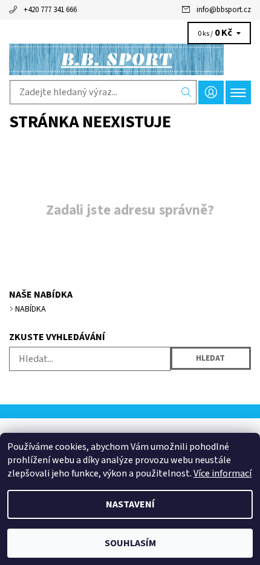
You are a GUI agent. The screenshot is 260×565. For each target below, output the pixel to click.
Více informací (222, 473)
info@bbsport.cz (224, 9)
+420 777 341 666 (50, 9)
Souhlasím (130, 543)
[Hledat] (187, 92)
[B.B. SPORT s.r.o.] (130, 59)
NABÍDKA (30, 309)
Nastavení (130, 504)
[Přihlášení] (211, 92)
